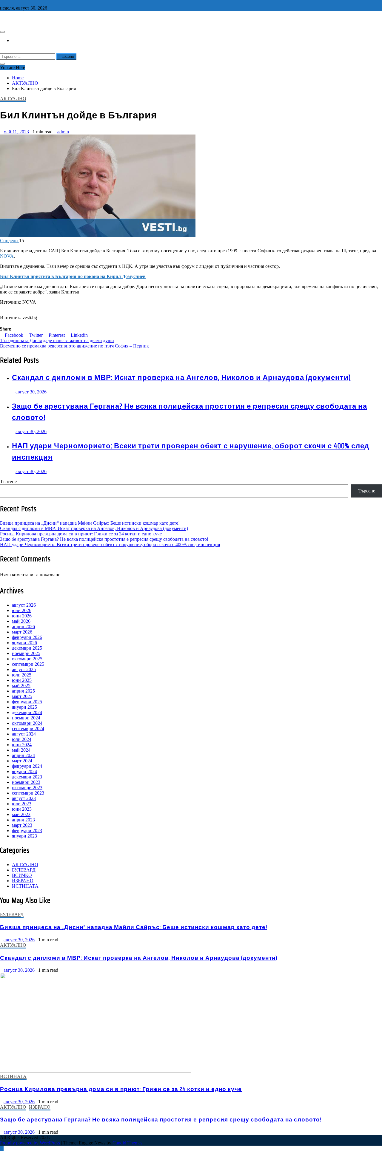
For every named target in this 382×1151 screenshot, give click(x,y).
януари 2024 (24, 771)
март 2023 (22, 825)
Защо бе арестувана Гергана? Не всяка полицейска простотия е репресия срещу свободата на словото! (104, 539)
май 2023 (21, 814)
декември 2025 (27, 648)
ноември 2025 (26, 653)
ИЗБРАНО (22, 880)
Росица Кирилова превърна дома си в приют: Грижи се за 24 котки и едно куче (81, 533)
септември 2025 (28, 664)
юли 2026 (21, 610)
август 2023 (24, 798)
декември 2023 (27, 776)
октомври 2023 (27, 787)
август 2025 (24, 669)
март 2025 (22, 696)
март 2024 (22, 760)
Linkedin (79, 335)
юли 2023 (21, 803)
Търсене (8, 481)
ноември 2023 (26, 782)
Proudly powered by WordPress (30, 1142)
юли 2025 (21, 674)
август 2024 (24, 733)
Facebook (14, 335)
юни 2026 (22, 615)
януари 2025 (24, 707)
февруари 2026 (27, 637)
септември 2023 (28, 792)
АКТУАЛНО (13, 98)
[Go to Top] (2, 1148)
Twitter (36, 335)
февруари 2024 (27, 766)
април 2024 (23, 755)
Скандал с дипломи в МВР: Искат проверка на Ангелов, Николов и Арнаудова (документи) (181, 377)
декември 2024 (27, 712)
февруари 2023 (27, 830)
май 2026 (21, 621)
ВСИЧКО (22, 875)
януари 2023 (24, 835)
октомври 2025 (27, 658)
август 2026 (24, 605)
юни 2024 (22, 744)
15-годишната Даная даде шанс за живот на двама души (57, 340)
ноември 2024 (26, 717)
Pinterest (56, 335)
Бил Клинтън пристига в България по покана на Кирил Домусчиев (73, 276)
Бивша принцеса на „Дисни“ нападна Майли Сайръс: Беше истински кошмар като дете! (90, 523)
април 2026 (23, 626)
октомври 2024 (27, 723)
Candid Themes (127, 1142)
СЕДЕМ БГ (13, 19)
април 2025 (23, 690)
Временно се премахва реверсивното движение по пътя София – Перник (74, 345)
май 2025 (21, 685)
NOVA (7, 256)
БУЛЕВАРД (24, 869)
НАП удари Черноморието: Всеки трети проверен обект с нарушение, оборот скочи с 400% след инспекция (110, 544)
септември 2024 (28, 728)
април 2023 (23, 819)
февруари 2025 (27, 701)
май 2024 (21, 750)
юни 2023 (22, 809)
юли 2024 (21, 739)
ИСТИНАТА (25, 886)
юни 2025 (22, 680)
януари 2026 (24, 642)
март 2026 (22, 631)
